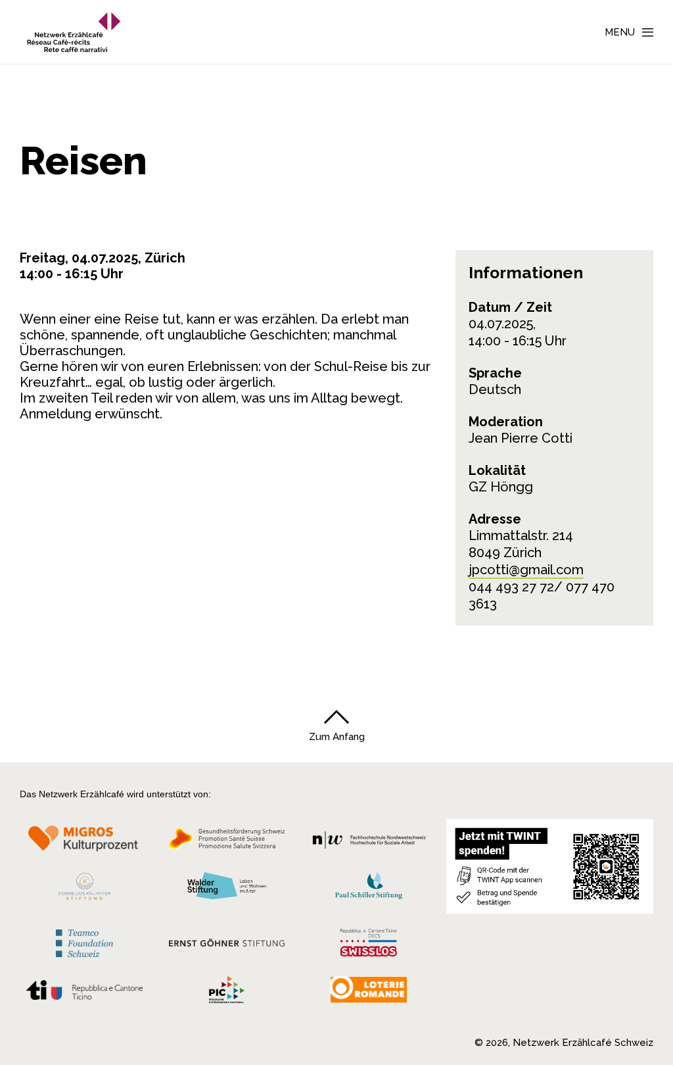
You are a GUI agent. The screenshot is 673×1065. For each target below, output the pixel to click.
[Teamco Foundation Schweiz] (84, 941)
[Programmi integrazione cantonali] (226, 993)
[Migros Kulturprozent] (84, 842)
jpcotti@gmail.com (526, 570)
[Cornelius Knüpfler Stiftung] (84, 890)
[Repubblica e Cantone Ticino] (84, 994)
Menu (620, 32)
